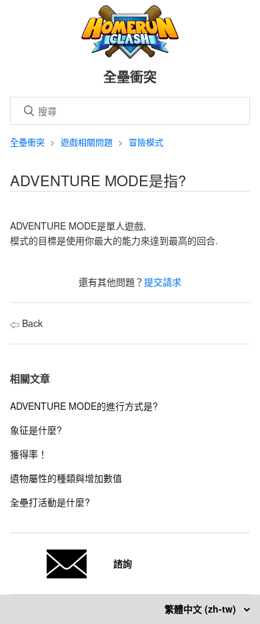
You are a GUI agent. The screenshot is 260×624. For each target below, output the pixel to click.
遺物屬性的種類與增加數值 (66, 478)
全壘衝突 (27, 141)
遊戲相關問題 (87, 141)
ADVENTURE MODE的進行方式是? (84, 405)
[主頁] (130, 54)
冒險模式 (146, 141)
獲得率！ (28, 453)
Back (31, 323)
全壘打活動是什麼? (50, 502)
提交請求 (162, 281)
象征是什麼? (36, 429)
